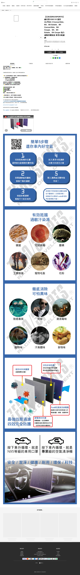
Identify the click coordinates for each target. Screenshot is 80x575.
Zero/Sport (58, 551)
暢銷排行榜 (8, 5)
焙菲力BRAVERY (58, 555)
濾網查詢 (40, 7)
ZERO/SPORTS (29, 5)
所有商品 (4, 5)
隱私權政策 (21, 554)
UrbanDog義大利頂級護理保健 (68, 5)
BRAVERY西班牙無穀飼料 (49, 5)
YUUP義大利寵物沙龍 (58, 5)
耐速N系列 (18, 5)
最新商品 (13, 5)
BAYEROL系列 (23, 5)
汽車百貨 (42, 5)
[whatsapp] (57, 58)
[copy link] (59, 58)
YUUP (58, 552)
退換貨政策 (21, 552)
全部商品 (3, 10)
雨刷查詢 (76, 5)
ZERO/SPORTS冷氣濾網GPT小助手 (10, 105)
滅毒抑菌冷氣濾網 (36, 5)
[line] (53, 58)
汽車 (10, 10)
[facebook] (55, 58)
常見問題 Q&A (22, 555)
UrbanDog (58, 554)
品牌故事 (22, 551)
